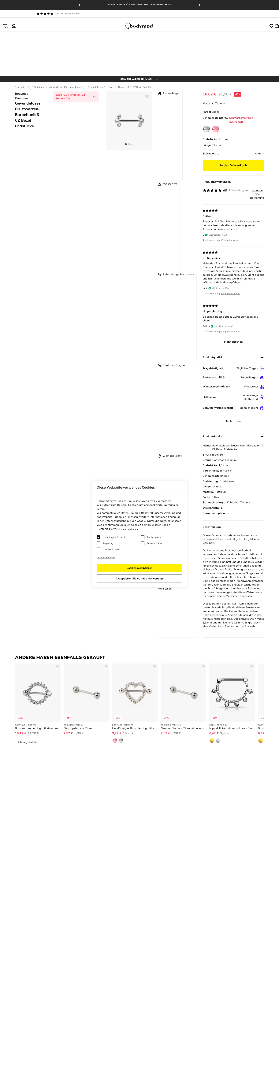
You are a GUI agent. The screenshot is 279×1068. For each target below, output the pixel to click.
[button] (128, 120)
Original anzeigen (230, 240)
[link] (206, 129)
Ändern (259, 153)
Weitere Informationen (125, 528)
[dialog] (139, 534)
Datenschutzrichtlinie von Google (125, 521)
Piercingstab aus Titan (78, 728)
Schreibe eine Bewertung (257, 194)
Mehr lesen (165, 588)
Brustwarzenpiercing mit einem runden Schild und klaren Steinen (38, 728)
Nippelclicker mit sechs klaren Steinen (232, 728)
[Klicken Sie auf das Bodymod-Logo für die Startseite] (142, 26)
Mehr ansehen (233, 342)
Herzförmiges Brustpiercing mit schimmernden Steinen (135, 728)
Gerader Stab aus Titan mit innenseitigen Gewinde (183, 728)
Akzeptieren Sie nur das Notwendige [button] (140, 578)
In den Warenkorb (233, 165)
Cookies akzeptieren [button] (139, 568)
